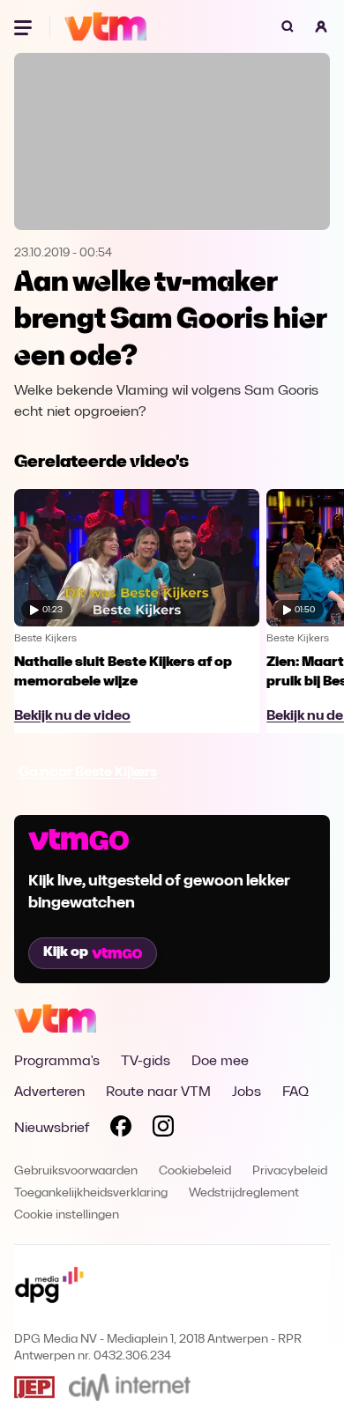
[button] (321, 26)
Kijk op (65, 952)
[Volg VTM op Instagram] (163, 1129)
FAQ (295, 1092)
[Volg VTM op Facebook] (120, 1129)
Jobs (246, 1092)
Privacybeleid (289, 1171)
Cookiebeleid (195, 1171)
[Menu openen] (24, 26)
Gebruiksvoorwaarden (76, 1171)
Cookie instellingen (66, 1215)
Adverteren (49, 1092)
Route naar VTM (158, 1092)
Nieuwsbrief (51, 1129)
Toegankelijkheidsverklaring (91, 1193)
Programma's (57, 1062)
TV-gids (145, 1062)
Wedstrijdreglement (244, 1193)
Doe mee (220, 1062)
